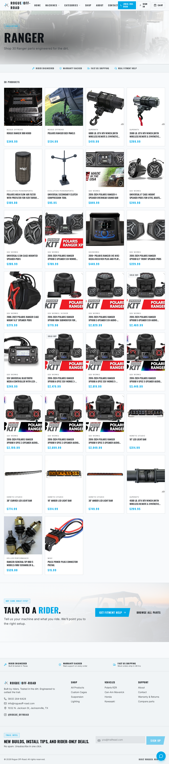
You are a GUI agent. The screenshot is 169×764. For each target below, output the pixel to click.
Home (37, 5)
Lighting (75, 701)
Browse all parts (149, 612)
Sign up (156, 741)
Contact (113, 5)
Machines (51, 5)
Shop (88, 5)
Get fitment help (110, 612)
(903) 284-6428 (17, 698)
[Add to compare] (38, 91)
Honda (108, 696)
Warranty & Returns (148, 696)
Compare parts (146, 701)
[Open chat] (161, 756)
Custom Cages (79, 692)
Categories (71, 5)
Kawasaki (110, 701)
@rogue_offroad (18, 714)
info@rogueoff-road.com (21, 703)
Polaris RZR (111, 687)
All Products (77, 687)
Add (37, 123)
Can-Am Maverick (114, 692)
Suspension (77, 696)
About (99, 5)
